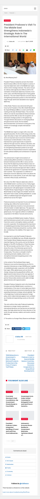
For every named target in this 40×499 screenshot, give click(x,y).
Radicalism (10, 464)
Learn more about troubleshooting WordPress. (16, 492)
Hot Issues (10, 461)
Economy (10, 471)
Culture (9, 475)
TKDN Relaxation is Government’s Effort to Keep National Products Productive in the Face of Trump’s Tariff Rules (12, 361)
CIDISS (6, 8)
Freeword (7, 20)
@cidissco (24, 483)
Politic (9, 468)
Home (8, 457)
